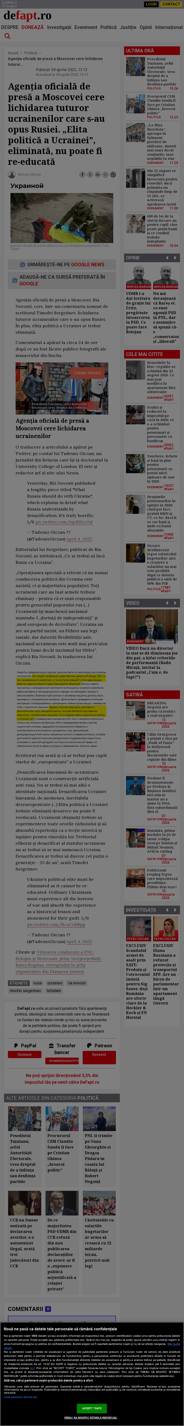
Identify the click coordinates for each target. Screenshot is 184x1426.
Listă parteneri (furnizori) (20, 1397)
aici (32, 1368)
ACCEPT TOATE (92, 1408)
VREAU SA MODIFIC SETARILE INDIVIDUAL (90, 1417)
